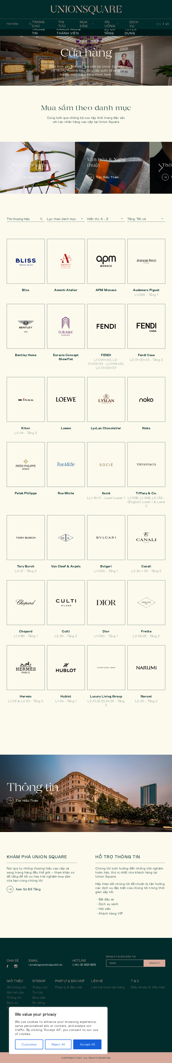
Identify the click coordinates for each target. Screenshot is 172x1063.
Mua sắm (84, 24)
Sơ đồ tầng (110, 31)
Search (41, 219)
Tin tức (62, 24)
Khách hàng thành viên (68, 31)
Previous (11, 167)
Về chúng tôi (16, 987)
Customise (29, 1044)
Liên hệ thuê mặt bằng (108, 987)
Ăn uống (110, 24)
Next (160, 167)
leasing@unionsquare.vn (45, 965)
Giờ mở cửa (15, 992)
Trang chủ (38, 24)
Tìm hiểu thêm (21, 177)
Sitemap (39, 981)
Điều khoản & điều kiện (148, 987)
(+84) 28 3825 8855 (84, 965)
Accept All (87, 1044)
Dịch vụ (133, 24)
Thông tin (38, 31)
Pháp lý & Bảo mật (68, 987)
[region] (58, 1030)
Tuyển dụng (131, 31)
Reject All (58, 1044)
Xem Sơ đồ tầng (28, 889)
